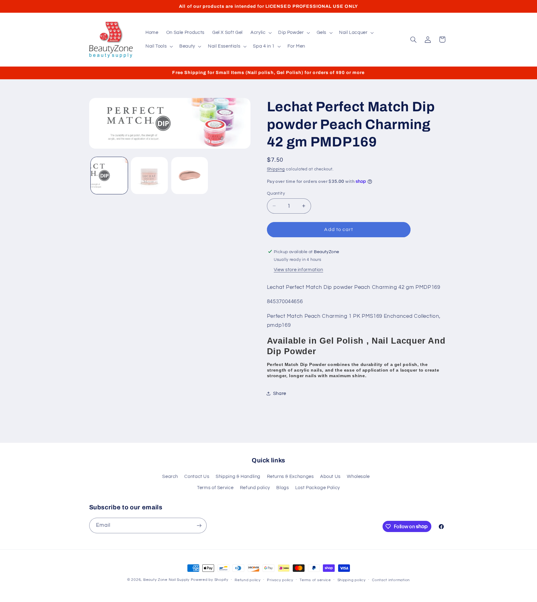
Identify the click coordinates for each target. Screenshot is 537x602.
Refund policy (255, 487)
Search (170, 476)
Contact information (391, 580)
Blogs (282, 487)
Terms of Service (215, 487)
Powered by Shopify (209, 579)
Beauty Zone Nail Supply (166, 579)
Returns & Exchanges (290, 476)
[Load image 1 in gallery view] (109, 175)
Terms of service (315, 580)
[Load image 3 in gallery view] (189, 175)
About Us (330, 476)
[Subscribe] (199, 525)
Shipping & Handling (238, 476)
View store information (298, 269)
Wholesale (358, 476)
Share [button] (279, 393)
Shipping (276, 169)
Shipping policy (351, 580)
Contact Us (196, 476)
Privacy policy (280, 580)
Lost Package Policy (317, 487)
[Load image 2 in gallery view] (149, 175)
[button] (260, 32)
